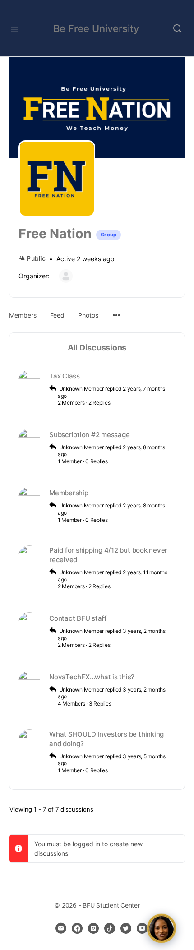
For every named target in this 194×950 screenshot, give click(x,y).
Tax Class (64, 376)
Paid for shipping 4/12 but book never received (108, 555)
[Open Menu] (14, 28)
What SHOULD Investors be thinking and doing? (106, 739)
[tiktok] (109, 928)
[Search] (177, 28)
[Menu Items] (116, 311)
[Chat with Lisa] (161, 928)
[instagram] (93, 928)
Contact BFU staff (78, 618)
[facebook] (77, 928)
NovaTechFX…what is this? (91, 677)
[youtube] (142, 928)
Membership (68, 493)
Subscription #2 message (89, 434)
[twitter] (125, 928)
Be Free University (96, 28)
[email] (60, 928)
